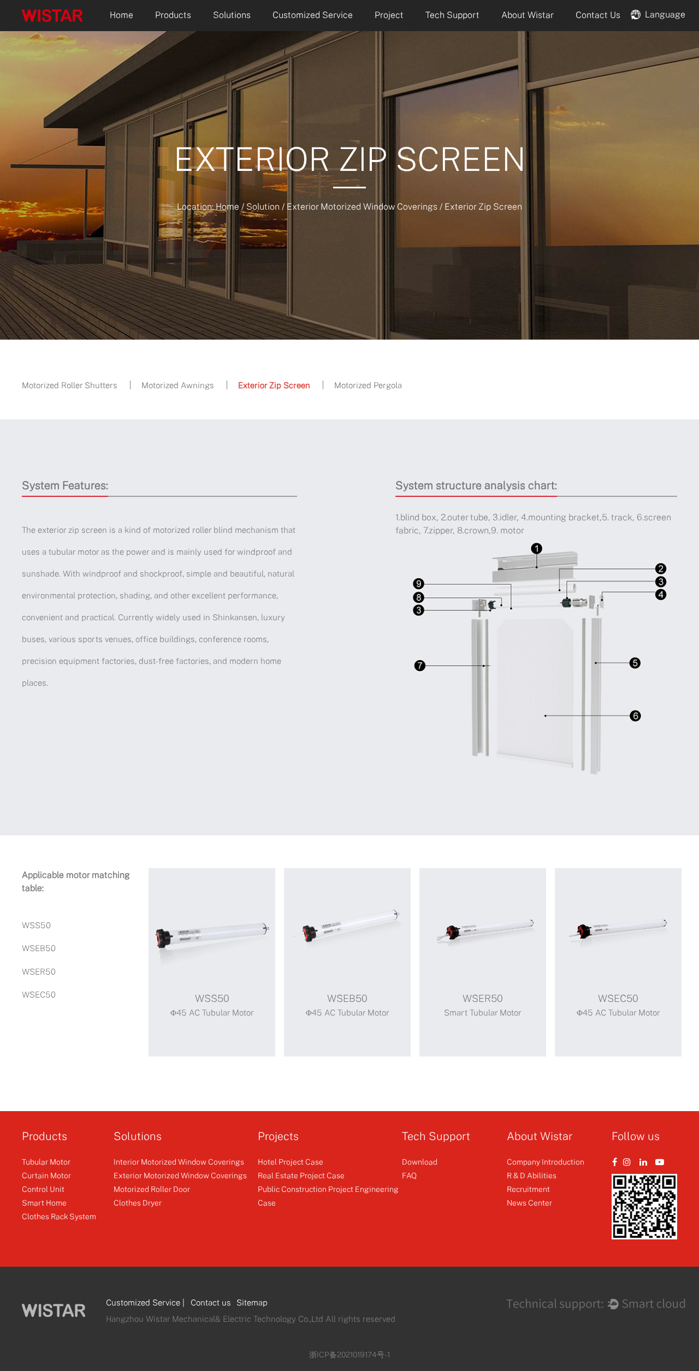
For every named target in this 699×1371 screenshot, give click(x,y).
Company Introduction (545, 1161)
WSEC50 (39, 994)
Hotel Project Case (290, 1161)
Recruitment (528, 1189)
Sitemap (252, 1302)
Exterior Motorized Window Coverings (362, 206)
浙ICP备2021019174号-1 (349, 1354)
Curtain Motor (46, 1175)
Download (419, 1161)
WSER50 (39, 971)
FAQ (409, 1175)
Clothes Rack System (59, 1216)
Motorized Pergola (368, 385)
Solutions (232, 14)
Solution (263, 206)
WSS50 (36, 925)
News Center (529, 1202)
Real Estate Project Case (301, 1175)
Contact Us (598, 14)
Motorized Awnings (177, 385)
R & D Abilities (531, 1175)
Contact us (210, 1302)
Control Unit (43, 1189)
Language (663, 13)
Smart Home (44, 1202)
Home (121, 14)
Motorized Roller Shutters (69, 385)
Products (173, 14)
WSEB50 (39, 948)
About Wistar (527, 14)
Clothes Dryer (138, 1202)
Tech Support (452, 14)
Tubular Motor (46, 1161)
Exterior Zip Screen (274, 385)
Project (389, 14)
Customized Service (313, 14)
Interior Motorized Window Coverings (179, 1161)
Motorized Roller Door (152, 1189)
